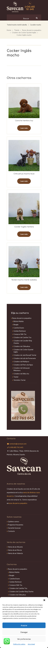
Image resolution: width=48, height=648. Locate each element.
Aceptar (24, 625)
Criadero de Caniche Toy (22, 337)
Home (9, 30)
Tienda (16, 30)
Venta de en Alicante (15, 547)
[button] (44, 600)
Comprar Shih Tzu (20, 334)
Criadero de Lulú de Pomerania (25, 358)
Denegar (24, 632)
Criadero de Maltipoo (21, 362)
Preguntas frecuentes (15, 525)
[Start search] (36, 18)
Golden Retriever (20, 331)
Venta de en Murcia (15, 550)
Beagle (16, 325)
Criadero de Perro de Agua (23, 365)
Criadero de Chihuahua (22, 346)
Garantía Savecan (14, 528)
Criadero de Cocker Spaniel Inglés (24, 33)
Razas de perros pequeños (31, 30)
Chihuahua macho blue (24, 174)
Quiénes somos (13, 522)
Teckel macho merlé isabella (17, 25)
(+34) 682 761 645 (30, 8)
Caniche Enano (19, 328)
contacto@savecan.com (17, 444)
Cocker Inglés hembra (24, 227)
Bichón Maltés (19, 321)
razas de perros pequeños (17, 503)
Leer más (24, 128)
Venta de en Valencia (15, 553)
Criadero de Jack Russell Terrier (25, 355)
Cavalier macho (35, 25)
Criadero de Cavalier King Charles (21, 591)
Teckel (16, 377)
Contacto (11, 531)
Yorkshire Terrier (20, 380)
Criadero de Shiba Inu (21, 374)
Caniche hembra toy (24, 121)
